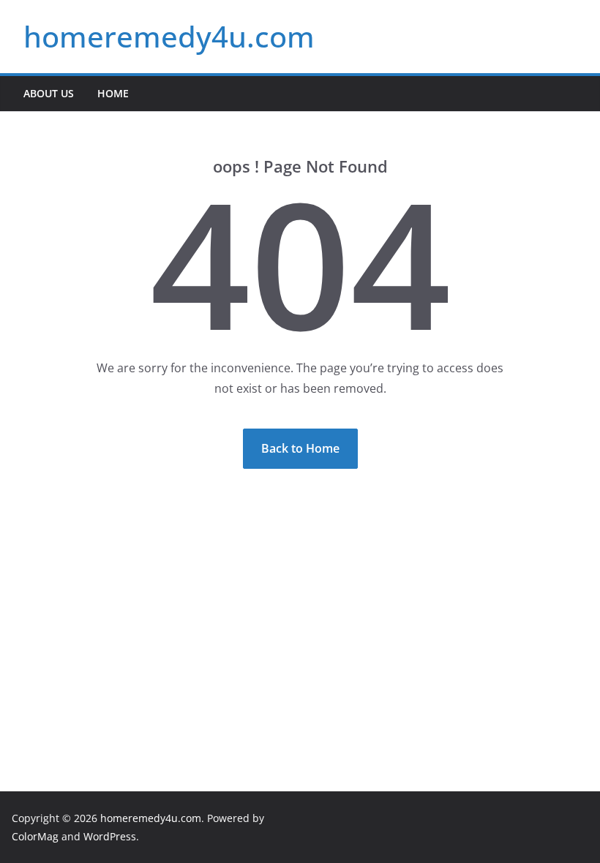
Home (113, 93)
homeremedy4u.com (169, 36)
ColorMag (35, 836)
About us (48, 93)
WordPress (109, 836)
